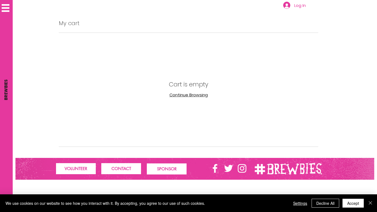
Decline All (325, 203)
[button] (5, 8)
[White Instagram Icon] (242, 168)
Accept (353, 203)
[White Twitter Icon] (228, 168)
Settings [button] (300, 203)
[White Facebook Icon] (215, 168)
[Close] (370, 203)
